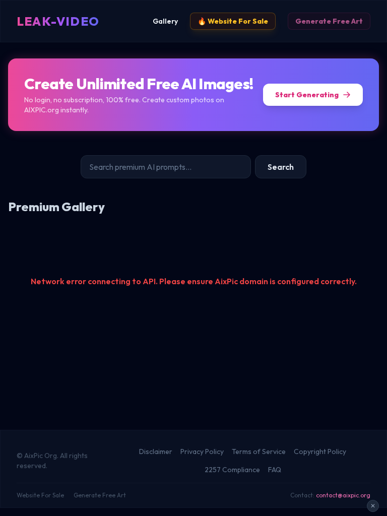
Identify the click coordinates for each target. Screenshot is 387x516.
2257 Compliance (232, 469)
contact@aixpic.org (343, 495)
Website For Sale (40, 495)
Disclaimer (155, 451)
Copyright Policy (320, 451)
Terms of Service (259, 451)
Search (281, 167)
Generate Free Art (329, 21)
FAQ (274, 469)
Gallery (165, 21)
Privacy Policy (202, 451)
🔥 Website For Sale (233, 21)
